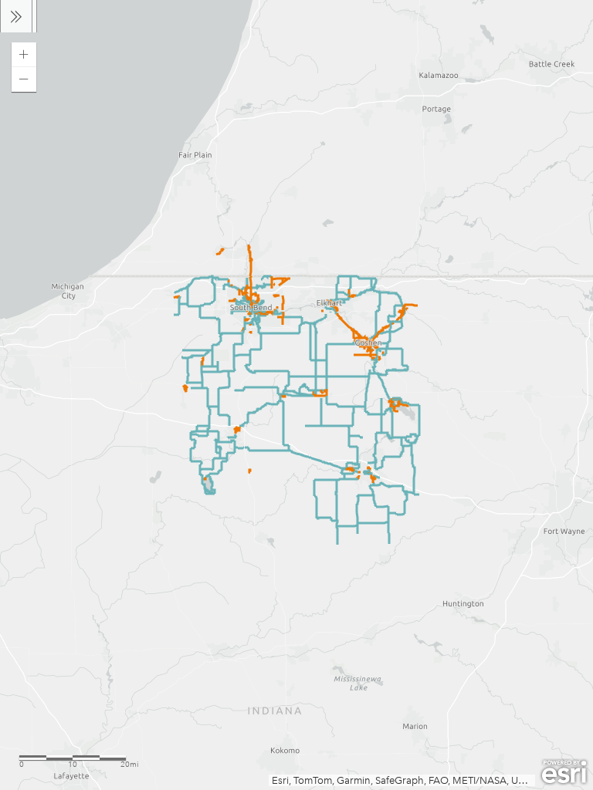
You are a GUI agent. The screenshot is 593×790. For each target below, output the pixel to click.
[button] (24, 54)
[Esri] (564, 772)
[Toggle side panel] (16, 16)
